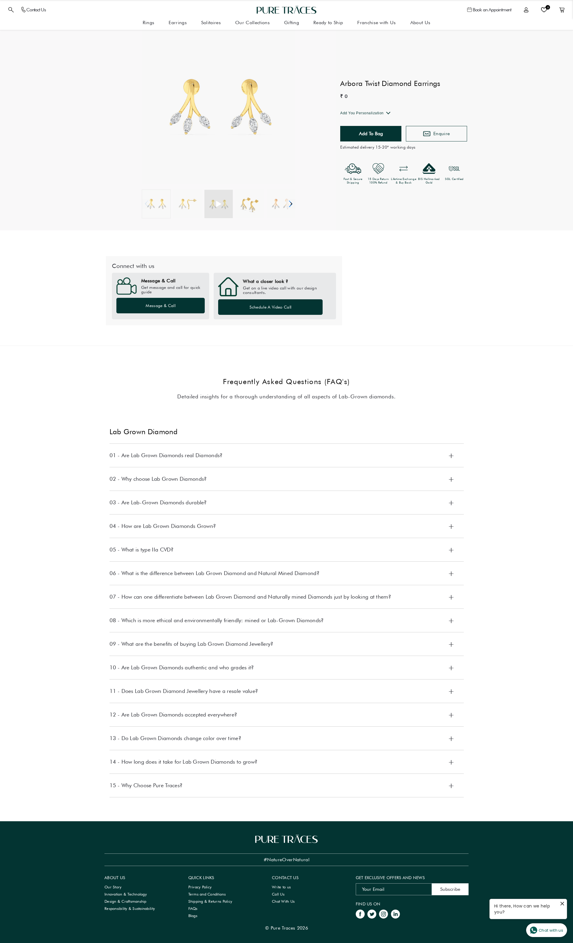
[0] (544, 10)
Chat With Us (283, 901)
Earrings (178, 22)
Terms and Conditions (207, 894)
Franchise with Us (376, 22)
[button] (290, 204)
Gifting (291, 22)
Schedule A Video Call (270, 307)
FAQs (193, 908)
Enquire (441, 133)
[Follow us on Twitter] (371, 913)
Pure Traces (283, 928)
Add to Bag (371, 133)
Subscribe (450, 889)
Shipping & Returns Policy (210, 901)
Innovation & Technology (125, 894)
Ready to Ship (328, 22)
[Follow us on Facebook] (360, 913)
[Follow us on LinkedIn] (395, 913)
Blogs (192, 915)
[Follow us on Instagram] (383, 913)
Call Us (278, 894)
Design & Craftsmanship (125, 901)
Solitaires (211, 22)
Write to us (281, 887)
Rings (149, 22)
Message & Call (160, 305)
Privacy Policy (200, 887)
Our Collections (252, 22)
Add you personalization (362, 113)
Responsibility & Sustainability (129, 908)
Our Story (112, 887)
